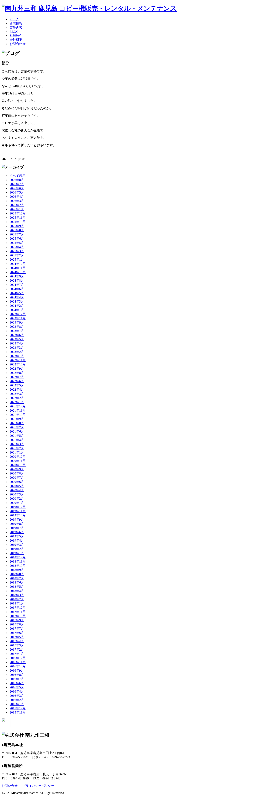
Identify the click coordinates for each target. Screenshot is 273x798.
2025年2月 (17, 255)
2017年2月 (17, 649)
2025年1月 (17, 259)
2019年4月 (17, 540)
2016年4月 (17, 691)
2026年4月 (17, 196)
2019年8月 (17, 523)
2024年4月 (17, 297)
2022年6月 (17, 381)
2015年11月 (18, 712)
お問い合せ (10, 785)
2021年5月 (17, 435)
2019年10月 (18, 515)
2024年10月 (18, 272)
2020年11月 (18, 461)
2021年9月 (17, 419)
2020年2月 (17, 498)
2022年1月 (17, 402)
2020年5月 (17, 486)
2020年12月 (18, 456)
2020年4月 (17, 490)
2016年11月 (18, 662)
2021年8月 (17, 423)
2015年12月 (18, 708)
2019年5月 (17, 536)
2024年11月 (18, 268)
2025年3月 (17, 251)
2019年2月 (17, 549)
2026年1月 (17, 209)
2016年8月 (17, 674)
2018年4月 (17, 591)
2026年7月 (17, 184)
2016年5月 (17, 687)
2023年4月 (17, 343)
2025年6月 (17, 238)
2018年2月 (17, 599)
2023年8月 (17, 326)
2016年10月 (18, 666)
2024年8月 (17, 280)
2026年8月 (17, 180)
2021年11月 (18, 410)
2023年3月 (17, 347)
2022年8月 (17, 372)
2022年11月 (18, 360)
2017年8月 (17, 624)
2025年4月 (17, 247)
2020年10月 (18, 465)
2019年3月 (17, 544)
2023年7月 (17, 330)
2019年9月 (17, 519)
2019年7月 (17, 528)
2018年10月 (18, 565)
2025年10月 (18, 221)
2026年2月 (17, 205)
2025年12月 (18, 213)
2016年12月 (18, 658)
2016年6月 (17, 683)
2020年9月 (17, 469)
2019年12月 (18, 507)
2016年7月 (17, 679)
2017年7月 (17, 628)
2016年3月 (17, 695)
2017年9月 (17, 620)
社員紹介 (16, 35)
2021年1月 (17, 452)
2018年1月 (17, 603)
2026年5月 (17, 192)
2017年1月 (17, 653)
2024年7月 (17, 284)
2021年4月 (17, 440)
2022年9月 (17, 368)
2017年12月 (18, 607)
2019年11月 (18, 511)
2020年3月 (17, 494)
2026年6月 (17, 188)
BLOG (14, 31)
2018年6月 (17, 582)
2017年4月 (17, 641)
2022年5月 (17, 385)
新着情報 (16, 23)
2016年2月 (17, 700)
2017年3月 (17, 645)
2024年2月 (17, 305)
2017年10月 (18, 616)
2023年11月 (18, 318)
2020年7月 (17, 477)
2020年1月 (17, 502)
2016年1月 (17, 704)
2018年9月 (17, 570)
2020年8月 (17, 473)
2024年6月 (17, 289)
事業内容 (16, 27)
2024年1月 (17, 310)
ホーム (14, 19)
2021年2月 (17, 448)
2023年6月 (17, 335)
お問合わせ (18, 44)
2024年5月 (17, 293)
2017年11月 (18, 611)
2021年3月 (17, 444)
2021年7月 (17, 427)
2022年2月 (17, 398)
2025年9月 (17, 226)
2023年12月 (18, 314)
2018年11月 (18, 561)
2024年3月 (17, 301)
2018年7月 (17, 578)
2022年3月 (17, 393)
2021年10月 (18, 414)
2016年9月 (17, 670)
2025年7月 (17, 234)
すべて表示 (18, 175)
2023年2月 (17, 351)
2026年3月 (17, 200)
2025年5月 (17, 242)
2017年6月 (17, 632)
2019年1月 (17, 553)
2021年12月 (18, 406)
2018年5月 (17, 586)
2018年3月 (17, 595)
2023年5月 (17, 339)
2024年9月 (17, 276)
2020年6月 (17, 481)
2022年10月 (18, 364)
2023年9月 (17, 322)
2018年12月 (18, 557)
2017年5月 (17, 637)
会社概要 (16, 39)
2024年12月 (18, 263)
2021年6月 (17, 431)
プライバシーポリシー (38, 785)
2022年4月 (17, 389)
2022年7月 (17, 377)
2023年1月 (17, 356)
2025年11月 (18, 217)
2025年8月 (17, 230)
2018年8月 (17, 574)
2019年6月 (17, 532)
